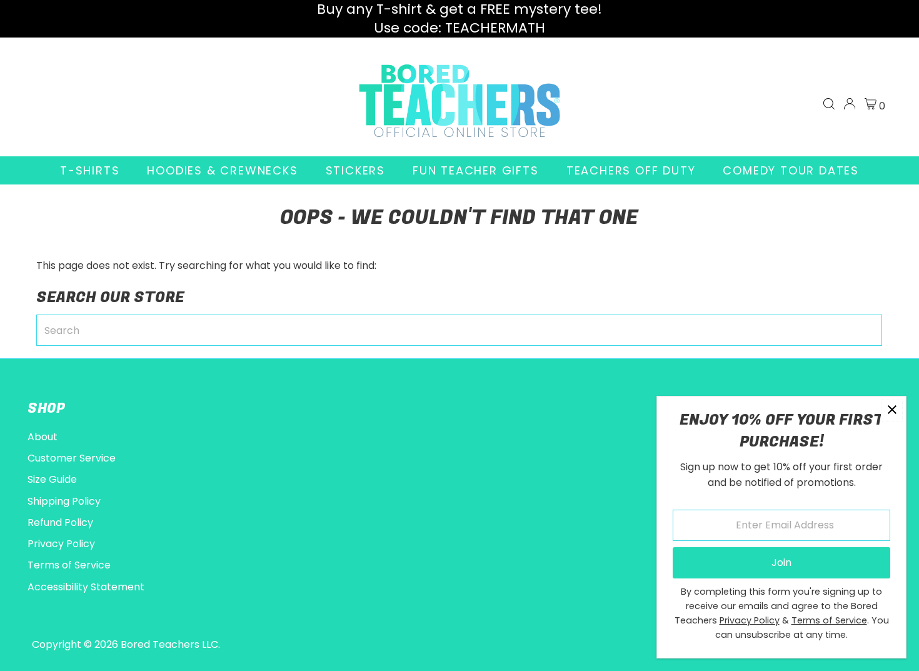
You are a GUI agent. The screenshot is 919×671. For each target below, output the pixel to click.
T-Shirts (89, 170)
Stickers (355, 170)
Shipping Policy (64, 501)
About (43, 437)
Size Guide (52, 479)
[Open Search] (829, 103)
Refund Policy (60, 522)
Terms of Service (69, 565)
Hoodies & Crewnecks (222, 170)
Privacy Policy (61, 544)
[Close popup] (892, 410)
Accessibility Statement (86, 587)
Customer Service (72, 458)
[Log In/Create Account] (849, 103)
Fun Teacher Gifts (476, 170)
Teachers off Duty (631, 170)
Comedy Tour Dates (791, 170)
